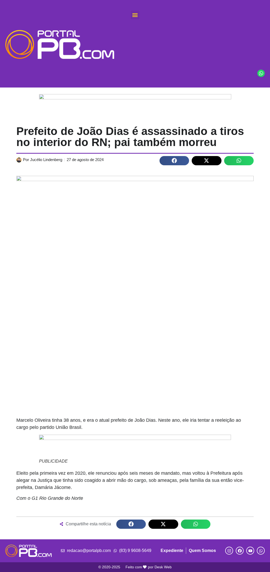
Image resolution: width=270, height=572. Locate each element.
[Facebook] (240, 551)
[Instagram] (229, 551)
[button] (135, 15)
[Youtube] (250, 551)
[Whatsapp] (261, 551)
